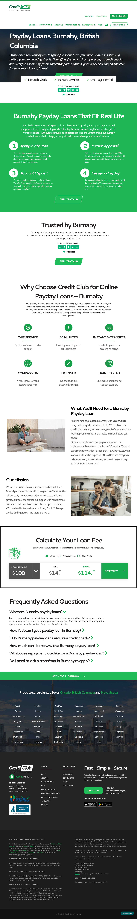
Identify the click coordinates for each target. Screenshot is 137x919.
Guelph (119, 726)
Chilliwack (99, 716)
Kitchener (58, 726)
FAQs (100, 25)
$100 (18, 572)
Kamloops (99, 706)
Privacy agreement (48, 789)
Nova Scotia (87, 556)
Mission (99, 721)
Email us (108, 790)
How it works (45, 25)
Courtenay (119, 711)
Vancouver (78, 706)
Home (43, 774)
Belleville (78, 726)
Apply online (67, 774)
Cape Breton (99, 731)
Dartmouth (17, 736)
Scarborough (17, 731)
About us (58, 25)
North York (38, 726)
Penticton (119, 716)
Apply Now (67, 199)
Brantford (58, 706)
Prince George (78, 716)
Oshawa (17, 726)
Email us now (101, 16)
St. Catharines (78, 731)
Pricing (65, 782)
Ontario (53, 556)
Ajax (99, 741)
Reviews (44, 805)
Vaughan (58, 736)
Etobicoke (79, 736)
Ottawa (18, 711)
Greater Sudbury (17, 716)
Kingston (17, 721)
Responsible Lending (49, 797)
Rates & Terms (88, 25)
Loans (32, 25)
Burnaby (119, 706)
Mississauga (58, 716)
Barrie (119, 721)
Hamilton (38, 706)
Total (86, 566)
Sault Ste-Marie (38, 721)
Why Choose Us (72, 25)
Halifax (58, 731)
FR (106, 25)
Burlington (58, 741)
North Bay (58, 711)
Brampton (58, 721)
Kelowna (78, 721)
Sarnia (78, 741)
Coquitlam (119, 731)
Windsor (38, 716)
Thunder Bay (18, 741)
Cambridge (99, 736)
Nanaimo (38, 741)
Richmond (99, 726)
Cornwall (119, 736)
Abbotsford (99, 711)
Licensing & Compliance (50, 793)
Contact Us (45, 801)
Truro (38, 736)
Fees (55, 566)
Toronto (17, 706)
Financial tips (68, 786)
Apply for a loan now (65, 676)
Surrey (38, 731)
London (38, 711)
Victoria (79, 711)
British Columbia (69, 556)
